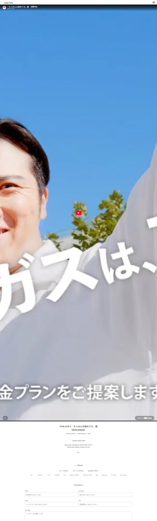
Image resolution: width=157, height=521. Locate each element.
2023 (74, 430)
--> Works (78, 465)
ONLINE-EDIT (82, 433)
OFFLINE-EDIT (71, 433)
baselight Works (93, 471)
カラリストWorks (78, 471)
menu (153, 2)
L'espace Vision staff (78, 441)
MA (89, 433)
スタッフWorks (63, 471)
